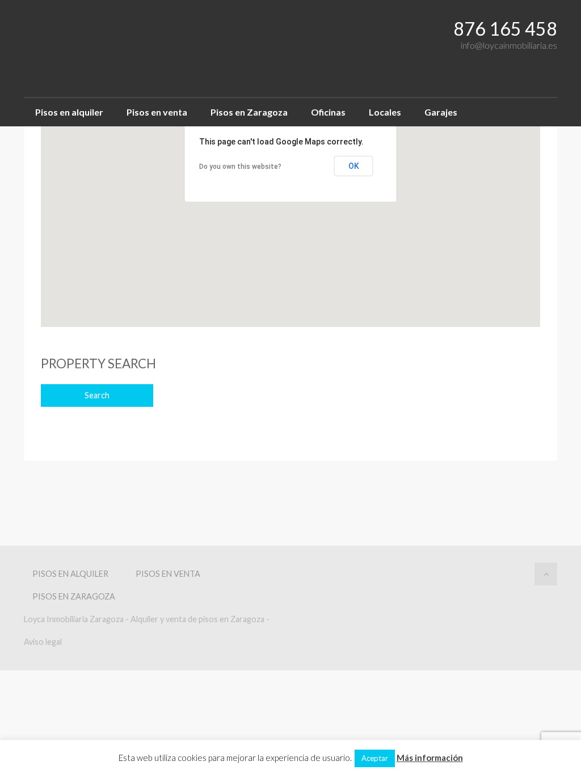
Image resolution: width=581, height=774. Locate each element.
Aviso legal (43, 642)
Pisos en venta (157, 112)
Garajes (440, 112)
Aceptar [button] (374, 758)
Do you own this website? (240, 167)
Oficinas (328, 112)
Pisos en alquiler (69, 112)
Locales (385, 112)
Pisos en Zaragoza (249, 112)
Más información (430, 757)
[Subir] (545, 574)
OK (353, 166)
